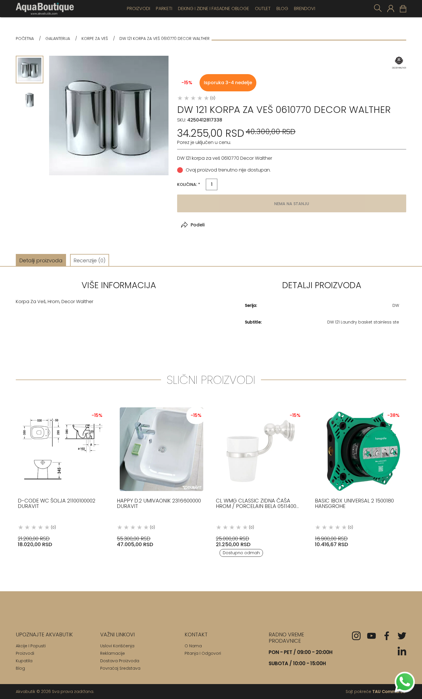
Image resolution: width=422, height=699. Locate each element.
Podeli (198, 225)
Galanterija (57, 38)
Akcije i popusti (31, 646)
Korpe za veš (95, 38)
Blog (282, 8)
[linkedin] (402, 651)
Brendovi (304, 8)
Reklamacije (112, 653)
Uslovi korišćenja (117, 646)
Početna (25, 38)
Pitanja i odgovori (203, 653)
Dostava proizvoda (119, 661)
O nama (193, 646)
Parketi (164, 8)
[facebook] (386, 635)
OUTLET (263, 8)
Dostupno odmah (241, 553)
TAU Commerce (388, 692)
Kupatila (24, 661)
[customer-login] (390, 8)
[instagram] (356, 635)
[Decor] (399, 63)
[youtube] (371, 635)
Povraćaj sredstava (120, 668)
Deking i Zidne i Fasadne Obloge (213, 8)
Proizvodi (138, 8)
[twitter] (402, 635)
